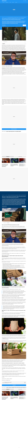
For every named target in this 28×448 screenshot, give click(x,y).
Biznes (13, 2)
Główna (3, 2)
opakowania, (13, 387)
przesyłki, (24, 387)
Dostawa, (10, 387)
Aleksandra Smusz (4, 206)
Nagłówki (3, 43)
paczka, (16, 387)
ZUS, (14, 131)
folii (15, 367)
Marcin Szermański (16, 163)
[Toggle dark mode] (24, 1)
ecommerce (24, 206)
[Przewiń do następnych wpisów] (25, 162)
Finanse (16, 2)
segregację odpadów (10, 293)
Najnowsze (7, 2)
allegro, (7, 387)
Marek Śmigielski (24, 163)
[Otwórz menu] (25, 0)
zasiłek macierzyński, (11, 131)
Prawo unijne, (21, 387)
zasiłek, (7, 131)
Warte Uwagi (20, 156)
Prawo (10, 2)
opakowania (3, 338)
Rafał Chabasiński (7, 163)
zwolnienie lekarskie (18, 131)
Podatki (24, 25)
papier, (18, 387)
